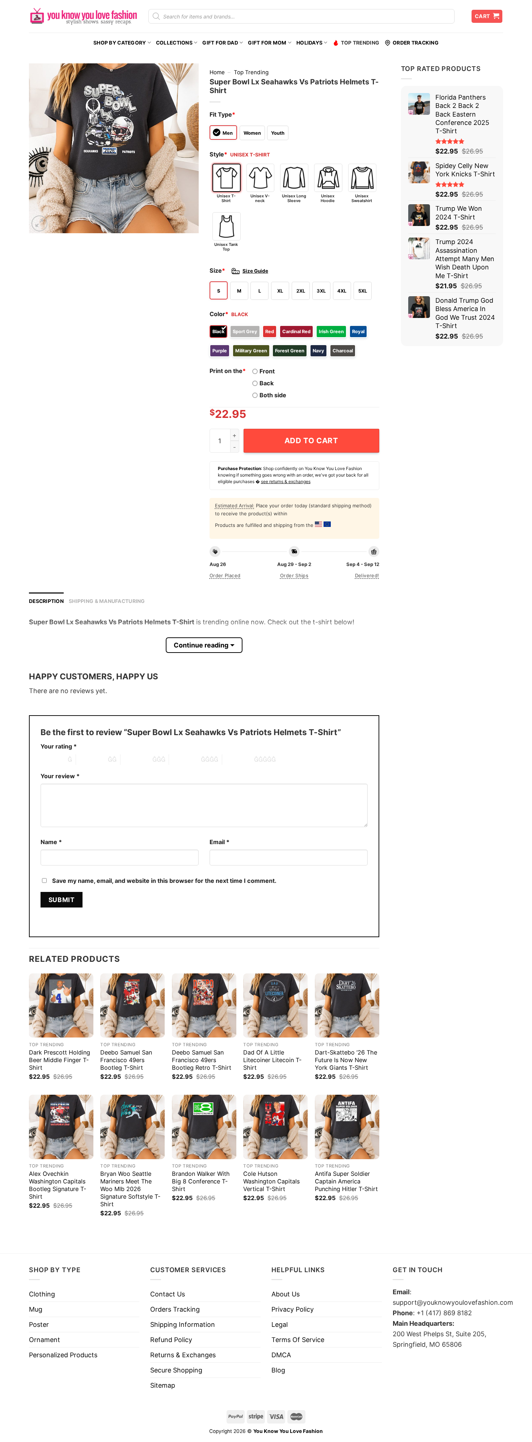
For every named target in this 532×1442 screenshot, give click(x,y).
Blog (278, 1370)
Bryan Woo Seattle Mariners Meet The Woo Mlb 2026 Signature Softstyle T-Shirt (130, 1189)
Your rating (59, 746)
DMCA (281, 1355)
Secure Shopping (176, 1370)
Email (219, 842)
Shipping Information (182, 1324)
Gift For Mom (267, 43)
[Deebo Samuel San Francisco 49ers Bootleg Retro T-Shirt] (204, 1005)
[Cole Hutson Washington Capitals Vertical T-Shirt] (275, 1127)
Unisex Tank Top (226, 247)
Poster (39, 1324)
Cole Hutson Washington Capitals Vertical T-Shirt (271, 1181)
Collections (174, 43)
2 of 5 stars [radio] (92, 759)
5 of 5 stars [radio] (238, 759)
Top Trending (360, 43)
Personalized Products (63, 1355)
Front (267, 371)
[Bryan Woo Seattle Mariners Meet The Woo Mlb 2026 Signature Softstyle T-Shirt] (132, 1127)
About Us (285, 1294)
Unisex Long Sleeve (294, 198)
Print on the (228, 370)
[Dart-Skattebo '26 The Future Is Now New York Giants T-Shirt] (347, 1005)
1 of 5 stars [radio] (52, 759)
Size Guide (255, 271)
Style (218, 154)
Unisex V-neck (260, 198)
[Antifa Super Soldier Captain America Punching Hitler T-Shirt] (347, 1127)
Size (217, 270)
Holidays (309, 43)
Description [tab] (46, 601)
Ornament (44, 1340)
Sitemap (162, 1385)
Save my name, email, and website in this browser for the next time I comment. (164, 880)
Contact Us (167, 1294)
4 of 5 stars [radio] (185, 759)
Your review (60, 776)
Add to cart (311, 440)
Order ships (294, 575)
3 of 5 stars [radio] (136, 759)
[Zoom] (39, 223)
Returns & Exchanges (183, 1355)
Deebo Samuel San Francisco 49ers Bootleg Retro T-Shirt (201, 1060)
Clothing (42, 1294)
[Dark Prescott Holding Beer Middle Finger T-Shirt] (61, 1005)
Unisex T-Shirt (226, 198)
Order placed (225, 575)
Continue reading (201, 645)
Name (51, 842)
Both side (272, 395)
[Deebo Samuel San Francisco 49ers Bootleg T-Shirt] (132, 1005)
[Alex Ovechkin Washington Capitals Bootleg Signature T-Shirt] (61, 1127)
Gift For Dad (220, 43)
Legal (279, 1324)
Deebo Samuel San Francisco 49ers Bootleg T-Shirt (126, 1060)
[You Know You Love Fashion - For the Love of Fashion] (83, 16)
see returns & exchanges (286, 481)
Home (217, 72)
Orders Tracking (175, 1309)
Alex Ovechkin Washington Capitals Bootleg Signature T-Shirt (57, 1185)
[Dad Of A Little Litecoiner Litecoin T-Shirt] (275, 1005)
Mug (35, 1309)
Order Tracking (416, 43)
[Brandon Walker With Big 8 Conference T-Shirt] (204, 1127)
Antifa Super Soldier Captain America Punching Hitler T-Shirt (346, 1181)
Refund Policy (171, 1340)
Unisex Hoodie (328, 198)
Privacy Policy (292, 1309)
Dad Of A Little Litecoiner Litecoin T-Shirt (272, 1060)
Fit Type (222, 114)
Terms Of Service (297, 1340)
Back (266, 383)
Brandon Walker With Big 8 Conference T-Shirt (201, 1181)
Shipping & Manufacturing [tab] (107, 601)
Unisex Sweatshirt (361, 198)
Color (219, 314)
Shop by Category (119, 43)
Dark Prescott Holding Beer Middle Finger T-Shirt (59, 1060)
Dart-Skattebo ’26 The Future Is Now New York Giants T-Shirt (346, 1060)
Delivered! (367, 575)
